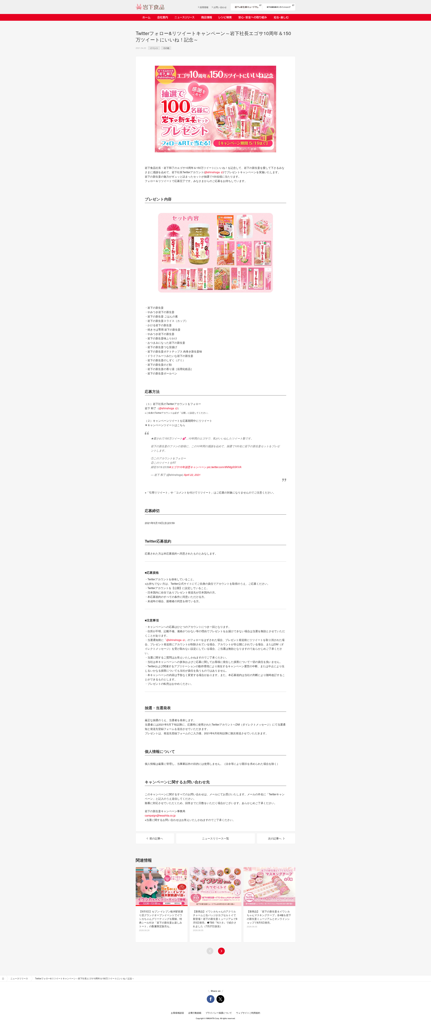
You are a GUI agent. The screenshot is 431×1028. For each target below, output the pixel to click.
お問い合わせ (220, 7)
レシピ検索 (225, 17)
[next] (221, 951)
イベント (154, 48)
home (3, 978)
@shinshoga (212, 172)
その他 (166, 48)
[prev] (210, 951)
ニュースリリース (184, 17)
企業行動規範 (194, 1012)
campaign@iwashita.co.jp (160, 815)
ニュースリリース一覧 (215, 838)
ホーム (146, 17)
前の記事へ (156, 838)
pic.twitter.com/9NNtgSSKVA (224, 467)
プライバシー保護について (219, 1012)
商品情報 (206, 17)
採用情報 (204, 7)
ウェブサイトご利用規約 (248, 1012)
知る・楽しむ (281, 17)
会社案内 (162, 17)
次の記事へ (274, 838)
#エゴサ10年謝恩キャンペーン (188, 467)
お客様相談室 (177, 1012)
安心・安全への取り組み (252, 17)
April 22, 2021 (192, 475)
